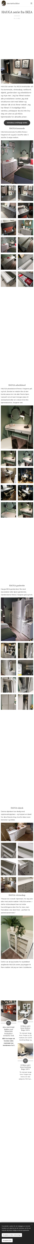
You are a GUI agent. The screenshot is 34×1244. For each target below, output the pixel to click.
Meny (31, 3)
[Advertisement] (17, 39)
